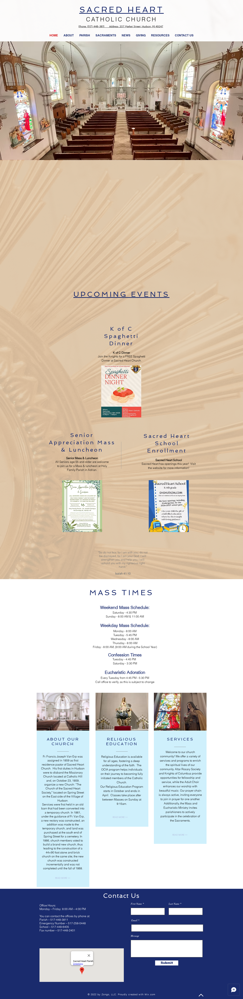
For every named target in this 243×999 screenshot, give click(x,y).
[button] (126, 35)
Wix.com (150, 994)
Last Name (174, 904)
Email (134, 920)
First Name (136, 904)
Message (135, 936)
